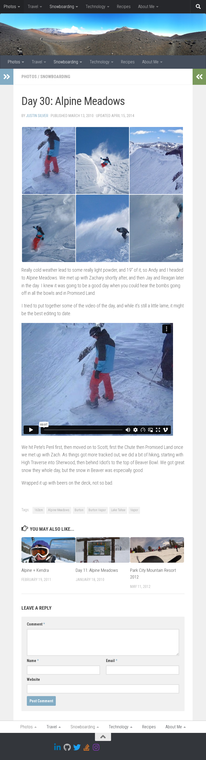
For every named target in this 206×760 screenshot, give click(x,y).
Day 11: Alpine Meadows (97, 570)
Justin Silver (37, 116)
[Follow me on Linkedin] (57, 747)
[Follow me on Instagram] (96, 747)
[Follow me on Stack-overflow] (86, 747)
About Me (146, 6)
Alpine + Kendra (35, 570)
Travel (33, 6)
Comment (36, 624)
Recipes (124, 6)
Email (111, 661)
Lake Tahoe (118, 510)
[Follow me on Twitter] (77, 747)
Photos (10, 6)
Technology (95, 6)
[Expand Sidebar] (6, 77)
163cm (38, 510)
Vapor (134, 510)
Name (33, 661)
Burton (79, 510)
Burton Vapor (97, 510)
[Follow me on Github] (67, 747)
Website (33, 679)
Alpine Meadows (58, 510)
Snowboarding (62, 6)
